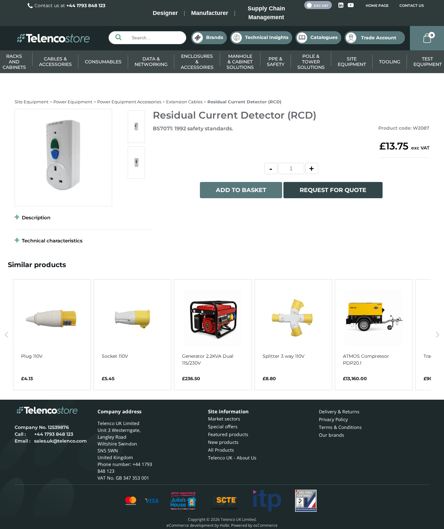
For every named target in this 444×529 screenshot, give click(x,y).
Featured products (228, 434)
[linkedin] (341, 5)
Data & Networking (151, 61)
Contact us (411, 5)
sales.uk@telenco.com (60, 441)
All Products (221, 450)
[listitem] (52, 334)
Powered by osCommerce (254, 525)
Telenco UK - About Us (232, 458)
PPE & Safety (275, 61)
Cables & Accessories (55, 61)
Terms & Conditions (340, 427)
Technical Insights (266, 37)
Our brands (331, 435)
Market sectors (224, 419)
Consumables (103, 62)
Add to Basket (241, 190)
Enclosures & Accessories (197, 61)
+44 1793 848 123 (85, 5)
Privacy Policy (333, 419)
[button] (6, 335)
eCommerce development (190, 525)
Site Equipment (352, 61)
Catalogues (323, 37)
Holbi (224, 525)
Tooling (389, 62)
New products (223, 442)
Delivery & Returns (339, 411)
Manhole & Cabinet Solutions (240, 61)
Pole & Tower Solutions (311, 61)
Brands (214, 37)
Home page (377, 5)
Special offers (223, 426)
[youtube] (351, 5)
